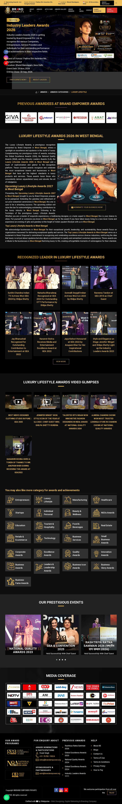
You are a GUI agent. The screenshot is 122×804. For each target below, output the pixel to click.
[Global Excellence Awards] (18, 752)
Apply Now (49, 9)
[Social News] (92, 720)
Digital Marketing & (73, 801)
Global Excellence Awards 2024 (75, 767)
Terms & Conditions (101, 762)
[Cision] (29, 720)
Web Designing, (57, 801)
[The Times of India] (92, 687)
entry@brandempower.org (50, 760)
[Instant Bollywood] (61, 720)
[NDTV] (13, 695)
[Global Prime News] (108, 712)
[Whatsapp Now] (7, 797)
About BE (32, 10)
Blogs (95, 750)
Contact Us (97, 754)
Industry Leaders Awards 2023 (75, 774)
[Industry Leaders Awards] (18, 774)
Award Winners (71, 10)
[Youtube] (66, 790)
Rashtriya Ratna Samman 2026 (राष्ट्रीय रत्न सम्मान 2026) (99, 646)
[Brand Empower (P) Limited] (14, 10)
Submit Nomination (105, 3)
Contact (89, 10)
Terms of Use (99, 758)
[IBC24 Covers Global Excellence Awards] (13, 704)
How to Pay (98, 770)
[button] (56, 660)
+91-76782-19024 (47, 756)
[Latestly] (77, 704)
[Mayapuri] (92, 712)
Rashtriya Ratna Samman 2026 (75, 747)
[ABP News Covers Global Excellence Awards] (29, 687)
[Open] (38, 11)
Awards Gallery (60, 9)
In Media (81, 10)
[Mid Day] (61, 687)
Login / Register (110, 10)
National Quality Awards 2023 (23, 650)
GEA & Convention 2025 (61, 647)
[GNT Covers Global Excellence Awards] (45, 687)
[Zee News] (77, 687)
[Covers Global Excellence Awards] (108, 687)
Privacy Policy (99, 766)
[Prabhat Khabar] (61, 712)
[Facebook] (56, 790)
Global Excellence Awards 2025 (75, 754)
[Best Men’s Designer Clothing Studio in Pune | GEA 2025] (18, 402)
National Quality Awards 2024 (75, 761)
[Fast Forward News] (77, 720)
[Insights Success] (45, 720)
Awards (39, 9)
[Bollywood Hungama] (77, 712)
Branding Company (89, 801)
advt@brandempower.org (49, 773)
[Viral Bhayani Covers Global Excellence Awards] (29, 704)
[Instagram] (61, 790)
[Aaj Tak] (13, 720)
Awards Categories (59, 92)
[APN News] (92, 704)
